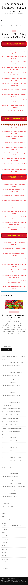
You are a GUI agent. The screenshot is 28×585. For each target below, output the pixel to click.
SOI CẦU (4, 545)
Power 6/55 (5, 539)
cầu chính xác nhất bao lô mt (10, 437)
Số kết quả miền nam (8, 568)
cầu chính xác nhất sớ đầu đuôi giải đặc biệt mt (14, 460)
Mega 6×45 (5, 529)
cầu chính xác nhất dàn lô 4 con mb (11, 399)
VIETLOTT (4, 523)
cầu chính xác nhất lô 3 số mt (10, 450)
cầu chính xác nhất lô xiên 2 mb (10, 415)
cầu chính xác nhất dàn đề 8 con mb (11, 389)
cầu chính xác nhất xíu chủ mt (10, 464)
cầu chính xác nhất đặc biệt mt (10, 444)
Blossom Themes (13, 581)
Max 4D (5, 535)
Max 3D (5, 532)
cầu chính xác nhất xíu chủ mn (10, 493)
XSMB (3, 510)
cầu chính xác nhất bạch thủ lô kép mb (12, 372)
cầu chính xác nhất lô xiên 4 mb (10, 421)
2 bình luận (17, 321)
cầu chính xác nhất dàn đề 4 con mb (11, 382)
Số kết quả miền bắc (8, 561)
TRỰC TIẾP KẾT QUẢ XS (7, 506)
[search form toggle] (26, 19)
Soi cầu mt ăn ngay (6, 434)
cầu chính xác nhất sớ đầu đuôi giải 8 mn (12, 483)
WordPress (14, 583)
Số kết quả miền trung (8, 565)
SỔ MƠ (4, 552)
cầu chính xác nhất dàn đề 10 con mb (12, 392)
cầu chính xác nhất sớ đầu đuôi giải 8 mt (12, 457)
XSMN (3, 513)
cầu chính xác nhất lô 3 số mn (10, 454)
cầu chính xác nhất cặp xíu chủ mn (11, 473)
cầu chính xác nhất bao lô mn (10, 470)
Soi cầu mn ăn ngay (6, 467)
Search (6, 349)
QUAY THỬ (4, 555)
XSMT (3, 516)
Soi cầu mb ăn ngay (6, 359)
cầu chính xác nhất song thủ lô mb (11, 431)
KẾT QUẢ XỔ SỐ (6, 520)
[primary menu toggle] (2, 20)
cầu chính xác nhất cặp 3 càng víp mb (12, 379)
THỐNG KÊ (4, 542)
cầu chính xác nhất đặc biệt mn (10, 476)
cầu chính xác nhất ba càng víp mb (11, 365)
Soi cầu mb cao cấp (6, 405)
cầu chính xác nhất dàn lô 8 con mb (11, 408)
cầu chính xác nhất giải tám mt (10, 447)
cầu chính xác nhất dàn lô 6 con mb (11, 402)
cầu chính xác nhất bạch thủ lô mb (11, 375)
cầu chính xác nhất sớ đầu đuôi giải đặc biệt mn (14, 486)
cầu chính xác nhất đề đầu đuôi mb (11, 411)
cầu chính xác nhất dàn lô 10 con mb (11, 395)
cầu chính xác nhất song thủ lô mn (11, 490)
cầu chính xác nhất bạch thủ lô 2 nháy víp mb (14, 362)
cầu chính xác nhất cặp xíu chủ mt (11, 440)
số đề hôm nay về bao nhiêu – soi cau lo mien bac (14, 7)
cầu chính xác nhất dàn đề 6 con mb (11, 385)
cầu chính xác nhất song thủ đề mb (11, 424)
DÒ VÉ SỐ (4, 549)
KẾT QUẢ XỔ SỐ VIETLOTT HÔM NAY (12, 525)
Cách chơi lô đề (14, 311)
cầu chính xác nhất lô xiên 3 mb (10, 418)
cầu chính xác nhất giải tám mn (10, 480)
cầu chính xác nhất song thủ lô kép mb (12, 428)
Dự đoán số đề (5, 503)
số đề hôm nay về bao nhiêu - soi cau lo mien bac (14, 319)
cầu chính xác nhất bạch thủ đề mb (11, 369)
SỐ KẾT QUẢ (5, 559)
